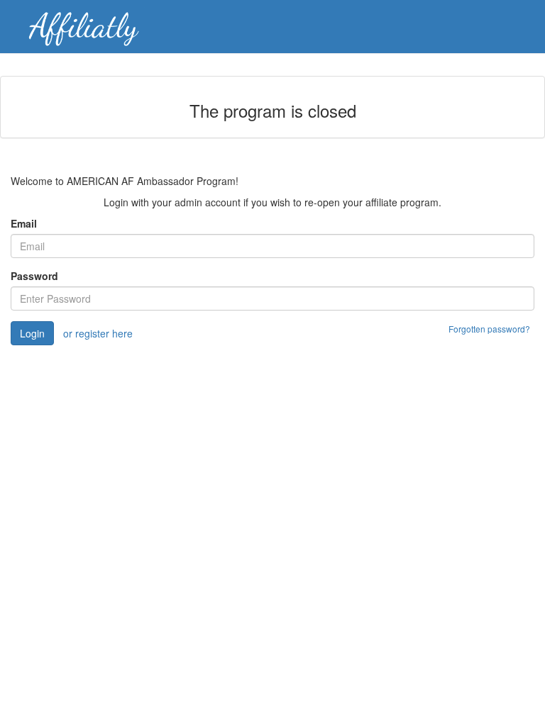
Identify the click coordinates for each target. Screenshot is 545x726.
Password (34, 276)
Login (32, 333)
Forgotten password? (489, 329)
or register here (98, 333)
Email (24, 223)
